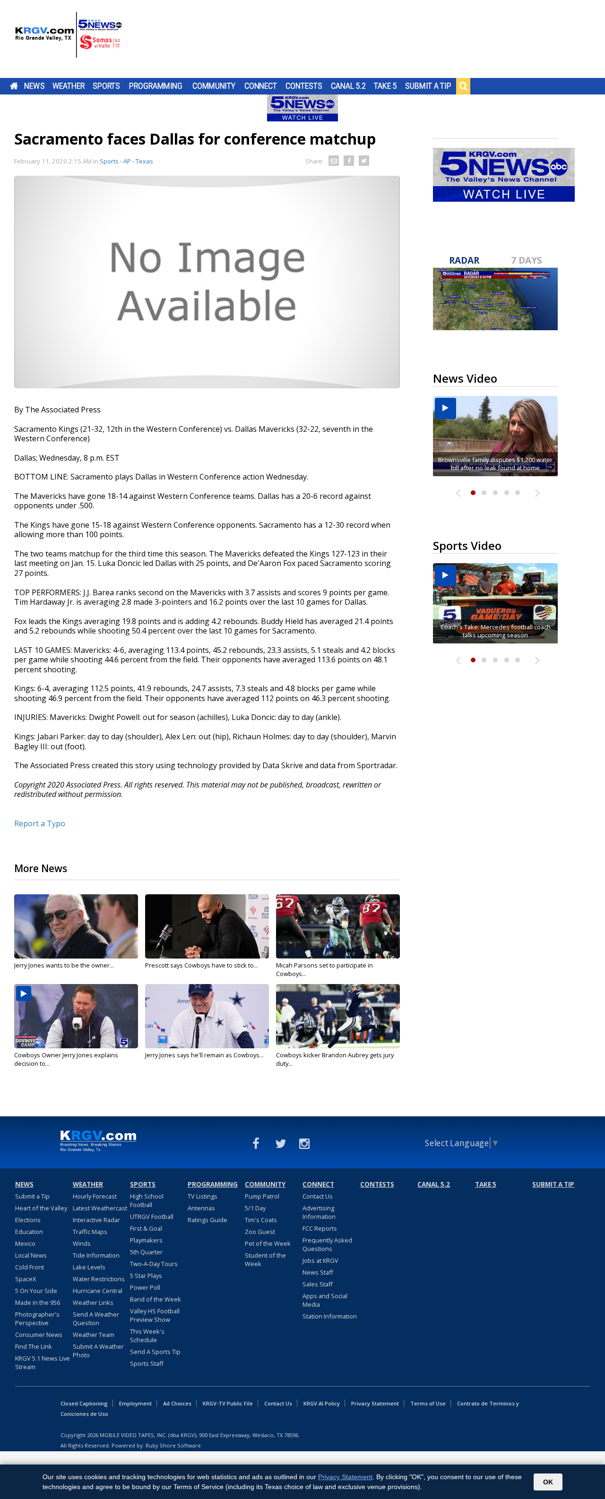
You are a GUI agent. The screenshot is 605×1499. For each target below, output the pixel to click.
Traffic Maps (90, 1231)
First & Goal (146, 1228)
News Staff (317, 1272)
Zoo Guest (260, 1231)
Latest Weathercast (100, 1208)
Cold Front (29, 1267)
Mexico (25, 1243)
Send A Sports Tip (155, 1351)
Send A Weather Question (96, 1318)
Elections (28, 1220)
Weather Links (93, 1302)
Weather (68, 86)
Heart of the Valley (41, 1208)
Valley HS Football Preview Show (155, 1315)
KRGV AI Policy (321, 1403)
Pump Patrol (262, 1196)
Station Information (329, 1316)
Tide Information (96, 1255)
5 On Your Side (36, 1290)
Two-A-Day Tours (154, 1263)
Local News (31, 1255)
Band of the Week (155, 1299)
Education (29, 1231)
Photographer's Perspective (37, 1318)
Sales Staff (317, 1284)
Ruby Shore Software (173, 1445)
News (34, 86)
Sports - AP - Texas (126, 161)
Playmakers (146, 1240)
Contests (303, 86)
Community (213, 86)
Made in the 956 (37, 1302)
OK (548, 1482)
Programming (155, 86)
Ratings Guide (207, 1220)
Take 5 (385, 86)
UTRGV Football (151, 1216)
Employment (135, 1403)
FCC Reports (319, 1228)
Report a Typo (39, 823)
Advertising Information (319, 1212)
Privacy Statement (375, 1403)
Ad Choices (177, 1403)
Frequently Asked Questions (327, 1244)
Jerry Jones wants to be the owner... (64, 965)
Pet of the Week (268, 1243)
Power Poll (145, 1287)
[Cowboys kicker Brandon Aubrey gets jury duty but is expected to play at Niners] (338, 1016)
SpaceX (25, 1279)
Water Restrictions (99, 1279)
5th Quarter (146, 1252)
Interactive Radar (96, 1220)
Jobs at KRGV (320, 1260)
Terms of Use (428, 1403)
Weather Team (93, 1334)
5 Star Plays (146, 1275)
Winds (82, 1243)
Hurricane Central (97, 1290)
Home (14, 86)
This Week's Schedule (147, 1335)
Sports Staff (147, 1363)
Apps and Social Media (324, 1300)
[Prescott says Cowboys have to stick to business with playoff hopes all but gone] (207, 926)
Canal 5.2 (348, 86)
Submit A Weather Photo (98, 1350)
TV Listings (202, 1196)
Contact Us (317, 1196)
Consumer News (38, 1334)
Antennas (201, 1208)
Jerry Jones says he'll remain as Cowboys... (204, 1055)
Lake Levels (89, 1267)
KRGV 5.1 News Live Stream (42, 1362)
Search (463, 86)
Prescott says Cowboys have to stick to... (201, 965)
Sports (106, 86)
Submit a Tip (428, 86)
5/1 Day (255, 1208)
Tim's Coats (261, 1220)
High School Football (147, 1200)
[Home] (68, 40)
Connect (260, 86)
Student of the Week (265, 1259)
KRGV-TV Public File (228, 1403)
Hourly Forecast (95, 1196)
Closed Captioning (84, 1403)
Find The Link (33, 1346)
